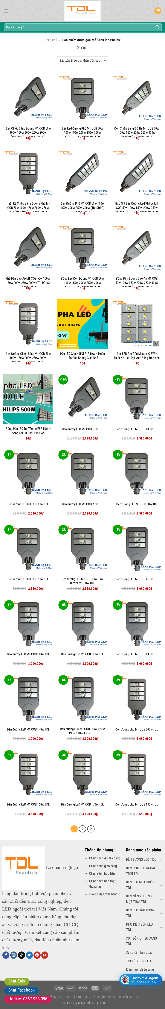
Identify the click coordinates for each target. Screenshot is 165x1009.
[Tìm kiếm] (157, 27)
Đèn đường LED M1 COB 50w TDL (82, 429)
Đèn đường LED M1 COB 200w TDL (136, 729)
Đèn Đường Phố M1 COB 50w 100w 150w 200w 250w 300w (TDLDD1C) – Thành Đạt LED (82, 208)
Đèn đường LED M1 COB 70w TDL (82, 504)
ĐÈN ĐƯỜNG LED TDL (141, 859)
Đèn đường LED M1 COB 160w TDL (28, 804)
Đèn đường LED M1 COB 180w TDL (136, 804)
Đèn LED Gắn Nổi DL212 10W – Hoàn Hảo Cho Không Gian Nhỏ (82, 356)
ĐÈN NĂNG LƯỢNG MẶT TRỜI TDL (139, 899)
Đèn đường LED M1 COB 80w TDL (136, 504)
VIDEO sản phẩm (94, 996)
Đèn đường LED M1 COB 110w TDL (28, 654)
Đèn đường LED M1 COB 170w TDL (82, 804)
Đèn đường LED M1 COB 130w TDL (136, 654)
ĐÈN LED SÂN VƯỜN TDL (140, 913)
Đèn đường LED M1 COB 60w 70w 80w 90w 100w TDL (82, 581)
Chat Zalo (16, 981)
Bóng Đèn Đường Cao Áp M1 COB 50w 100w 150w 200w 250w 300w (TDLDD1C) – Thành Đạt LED (136, 283)
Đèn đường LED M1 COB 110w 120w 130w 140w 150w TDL (82, 731)
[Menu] (5, 11)
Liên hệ (76, 996)
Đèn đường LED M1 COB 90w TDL (28, 579)
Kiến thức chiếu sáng (140, 969)
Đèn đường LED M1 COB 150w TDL (136, 579)
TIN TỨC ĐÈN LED (138, 961)
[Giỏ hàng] (157, 10)
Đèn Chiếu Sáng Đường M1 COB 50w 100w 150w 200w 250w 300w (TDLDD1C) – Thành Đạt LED (28, 133)
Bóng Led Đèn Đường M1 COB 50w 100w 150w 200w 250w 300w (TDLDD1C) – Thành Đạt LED (82, 283)
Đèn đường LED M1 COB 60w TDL (28, 504)
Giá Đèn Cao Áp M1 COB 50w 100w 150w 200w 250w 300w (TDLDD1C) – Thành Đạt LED (28, 283)
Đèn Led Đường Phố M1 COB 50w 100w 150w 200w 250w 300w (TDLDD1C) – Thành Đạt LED (82, 133)
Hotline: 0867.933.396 (27, 998)
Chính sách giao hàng (103, 866)
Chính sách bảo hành (102, 873)
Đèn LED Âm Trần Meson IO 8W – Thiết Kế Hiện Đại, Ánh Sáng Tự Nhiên (137, 356)
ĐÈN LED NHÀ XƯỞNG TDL (141, 885)
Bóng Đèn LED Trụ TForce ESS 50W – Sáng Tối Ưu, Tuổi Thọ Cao (28, 431)
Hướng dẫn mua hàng (103, 894)
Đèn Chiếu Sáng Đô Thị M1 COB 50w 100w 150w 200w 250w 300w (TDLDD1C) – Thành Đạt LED (136, 133)
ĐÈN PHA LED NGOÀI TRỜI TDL (140, 871)
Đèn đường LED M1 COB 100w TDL (136, 429)
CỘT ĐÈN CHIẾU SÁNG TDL (141, 941)
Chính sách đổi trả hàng (104, 858)
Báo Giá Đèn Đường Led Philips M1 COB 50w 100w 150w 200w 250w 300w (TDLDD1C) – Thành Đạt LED (136, 208)
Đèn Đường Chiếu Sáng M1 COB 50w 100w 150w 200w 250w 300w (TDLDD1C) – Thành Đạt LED (28, 358)
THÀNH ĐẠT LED (95, 1003)
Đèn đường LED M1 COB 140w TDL (28, 729)
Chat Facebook (21, 990)
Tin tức (64, 996)
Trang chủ (50, 40)
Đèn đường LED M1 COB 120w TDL (82, 654)
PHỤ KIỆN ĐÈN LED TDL (139, 927)
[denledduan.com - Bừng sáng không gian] (82, 10)
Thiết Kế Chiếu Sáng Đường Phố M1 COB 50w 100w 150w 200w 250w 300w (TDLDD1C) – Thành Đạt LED (28, 208)
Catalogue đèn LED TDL (123, 996)
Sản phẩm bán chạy (139, 952)
